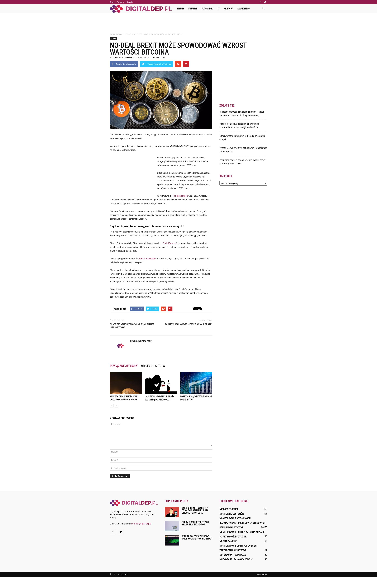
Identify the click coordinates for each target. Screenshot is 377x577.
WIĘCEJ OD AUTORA (153, 366)
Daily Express (169, 243)
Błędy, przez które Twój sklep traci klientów (195, 523)
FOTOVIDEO (207, 8)
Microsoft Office (228, 509)
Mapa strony (262, 574)
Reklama (120, 2)
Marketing (243, 8)
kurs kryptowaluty (147, 258)
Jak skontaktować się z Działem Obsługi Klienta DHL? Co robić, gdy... (195, 510)
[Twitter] (265, 2)
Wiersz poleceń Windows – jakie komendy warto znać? (197, 537)
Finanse (192, 8)
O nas (112, 2)
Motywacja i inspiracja (232, 554)
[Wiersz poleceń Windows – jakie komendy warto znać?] (172, 540)
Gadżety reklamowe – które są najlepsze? (188, 324)
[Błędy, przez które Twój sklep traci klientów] (172, 526)
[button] (263, 8)
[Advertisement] (188, 23)
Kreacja (228, 8)
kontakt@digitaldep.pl (141, 523)
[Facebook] (260, 2)
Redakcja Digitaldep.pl (125, 57)
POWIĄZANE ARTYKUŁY (124, 366)
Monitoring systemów (231, 513)
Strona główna (116, 34)
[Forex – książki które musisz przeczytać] (196, 383)
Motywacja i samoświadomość (236, 559)
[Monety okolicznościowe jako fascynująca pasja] (126, 383)
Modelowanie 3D (228, 541)
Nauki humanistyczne (231, 527)
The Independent (180, 196)
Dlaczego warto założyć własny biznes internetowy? (132, 326)
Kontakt (130, 2)
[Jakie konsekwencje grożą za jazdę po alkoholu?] (161, 383)
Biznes (180, 8)
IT (219, 8)
